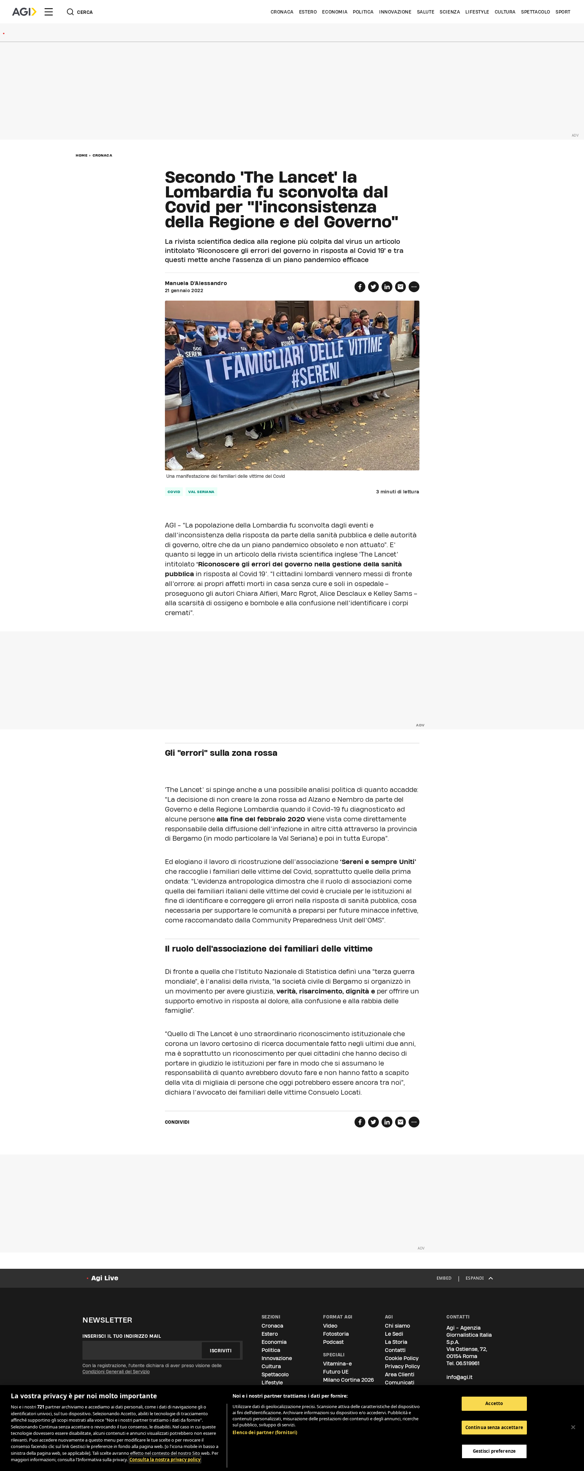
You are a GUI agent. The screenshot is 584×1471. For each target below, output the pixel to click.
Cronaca (282, 12)
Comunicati (399, 1382)
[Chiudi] (573, 1427)
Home (82, 155)
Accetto (494, 1403)
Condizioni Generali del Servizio (116, 1371)
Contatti (395, 1350)
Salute (426, 12)
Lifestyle (477, 12)
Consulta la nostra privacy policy (164, 1459)
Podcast (333, 1342)
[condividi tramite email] (400, 286)
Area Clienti (399, 1374)
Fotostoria (336, 1334)
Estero (308, 12)
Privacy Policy (402, 1366)
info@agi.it (459, 1377)
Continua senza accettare (494, 1427)
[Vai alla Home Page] (24, 12)
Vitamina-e (337, 1363)
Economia (334, 12)
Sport (563, 12)
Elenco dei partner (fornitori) (265, 1432)
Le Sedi (394, 1334)
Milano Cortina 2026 (348, 1380)
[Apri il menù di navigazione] (49, 12)
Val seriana (201, 491)
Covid (174, 491)
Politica (363, 12)
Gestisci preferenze (494, 1451)
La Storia (396, 1342)
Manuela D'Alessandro (196, 283)
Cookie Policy (401, 1358)
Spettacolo (535, 12)
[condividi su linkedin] (387, 286)
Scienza (450, 12)
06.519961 (468, 1363)
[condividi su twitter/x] (373, 286)
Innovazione (395, 12)
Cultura (505, 12)
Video (330, 1326)
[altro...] (414, 286)
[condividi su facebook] (360, 286)
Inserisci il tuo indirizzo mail (121, 1336)
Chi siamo (397, 1326)
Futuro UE (335, 1372)
